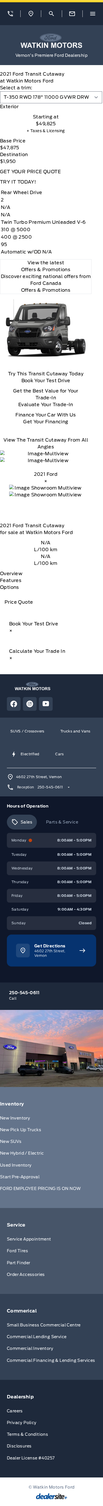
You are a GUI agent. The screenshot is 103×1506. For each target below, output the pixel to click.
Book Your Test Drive (45, 380)
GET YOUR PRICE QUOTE (30, 171)
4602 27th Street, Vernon (39, 777)
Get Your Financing (45, 421)
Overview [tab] (11, 573)
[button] (10, 13)
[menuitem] (51, 1147)
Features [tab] (10, 580)
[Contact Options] (72, 13)
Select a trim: (16, 87)
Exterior (9, 106)
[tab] (46, 106)
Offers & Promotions (46, 290)
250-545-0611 (50, 787)
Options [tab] (9, 587)
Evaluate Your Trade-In (45, 404)
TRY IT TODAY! (18, 182)
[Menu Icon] (92, 13)
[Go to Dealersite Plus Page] (51, 1496)
